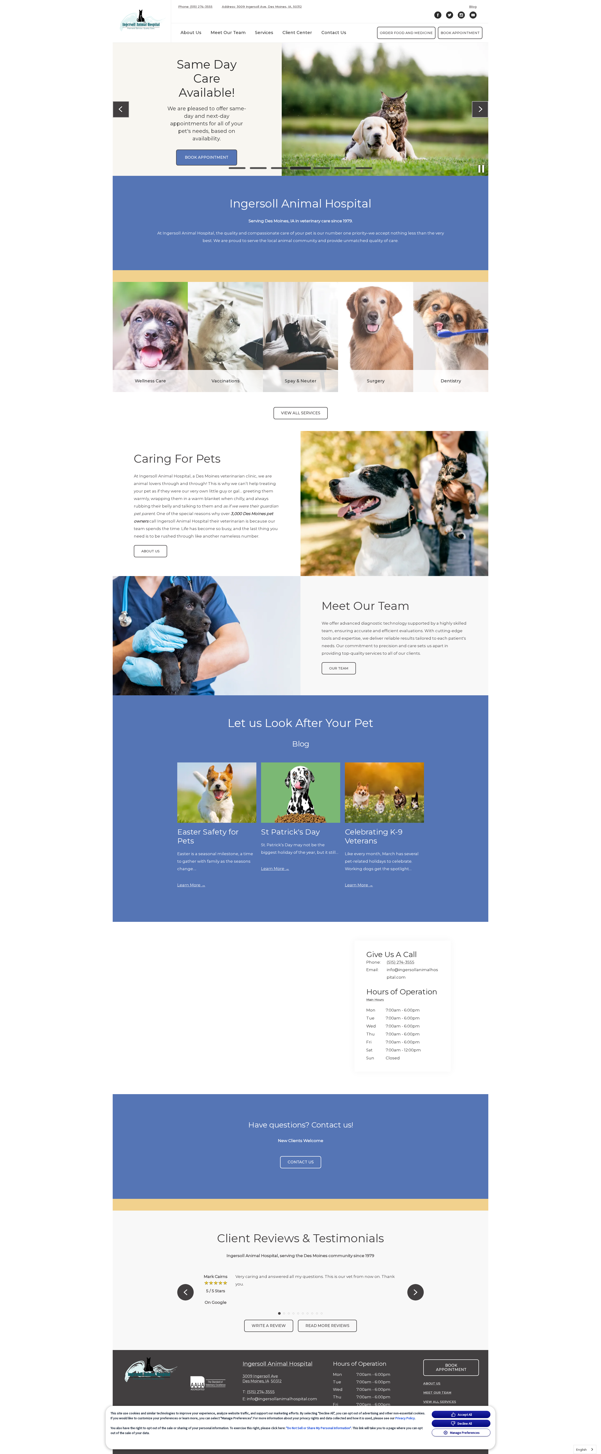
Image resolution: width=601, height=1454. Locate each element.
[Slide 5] (321, 168)
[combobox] (585, 1449)
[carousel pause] (481, 169)
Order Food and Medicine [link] (406, 33)
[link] (143, 20)
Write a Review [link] (269, 1325)
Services (264, 32)
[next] (480, 109)
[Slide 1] (237, 168)
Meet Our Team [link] (228, 32)
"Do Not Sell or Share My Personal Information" (318, 1428)
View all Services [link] (300, 413)
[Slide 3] (279, 168)
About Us (191, 32)
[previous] (121, 109)
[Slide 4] (300, 168)
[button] (210, 1382)
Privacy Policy (405, 1418)
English (581, 1449)
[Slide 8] (312, 1313)
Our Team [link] (338, 668)
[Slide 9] (317, 1313)
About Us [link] (150, 551)
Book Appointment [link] (460, 33)
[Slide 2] (258, 168)
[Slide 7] (363, 168)
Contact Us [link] (333, 32)
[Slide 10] (322, 1313)
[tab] (376, 1000)
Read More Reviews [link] (327, 1325)
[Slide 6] (342, 168)
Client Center (297, 32)
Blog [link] (473, 6)
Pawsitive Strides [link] (194, 174)
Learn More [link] (188, 885)
